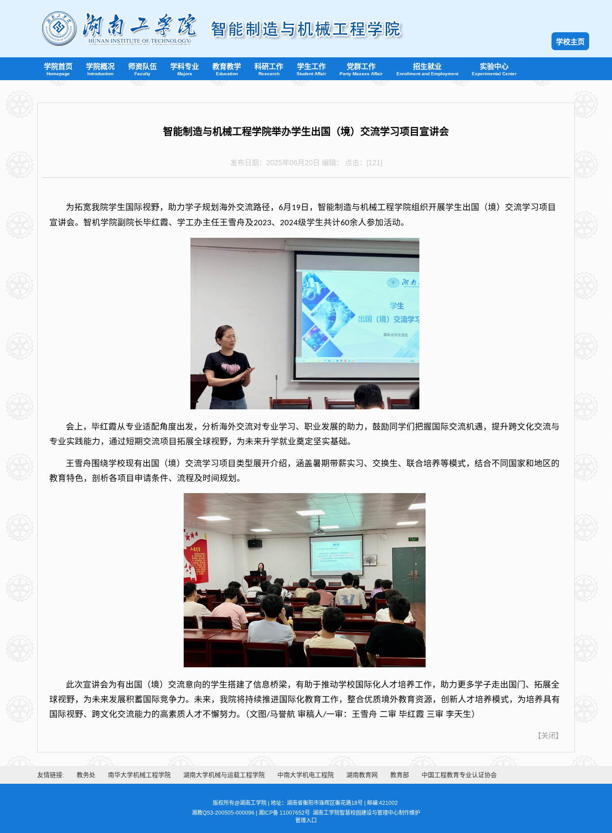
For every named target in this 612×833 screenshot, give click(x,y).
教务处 (86, 774)
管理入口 (306, 820)
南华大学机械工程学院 (139, 774)
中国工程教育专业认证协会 (459, 774)
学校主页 (570, 42)
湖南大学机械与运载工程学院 (224, 774)
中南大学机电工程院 (305, 774)
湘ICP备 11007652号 (284, 813)
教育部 (399, 774)
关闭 (548, 735)
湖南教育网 (362, 774)
